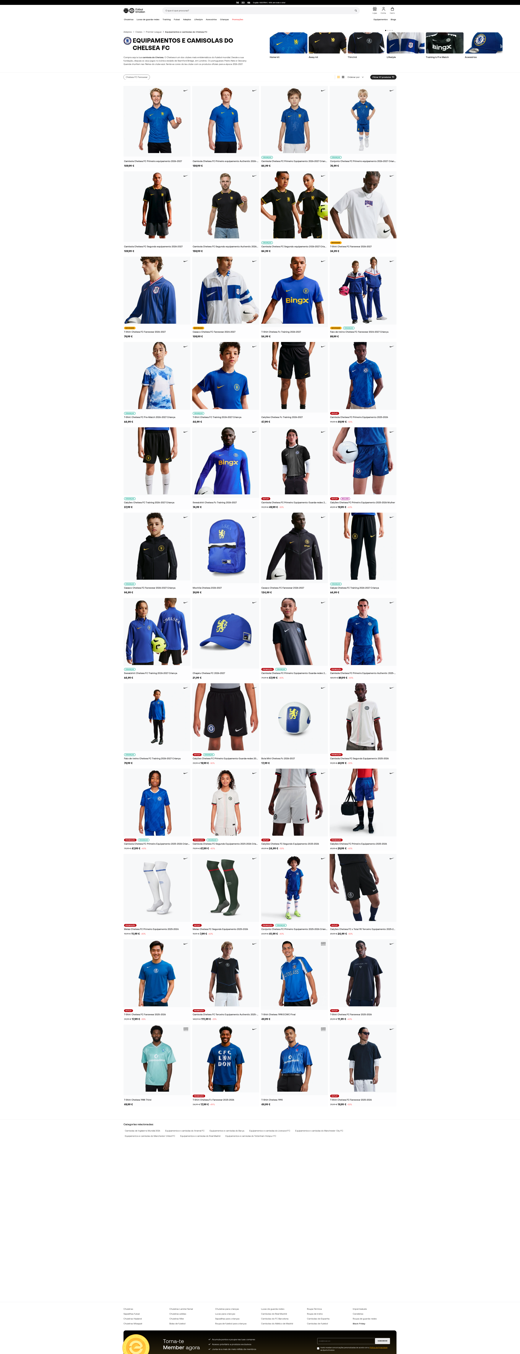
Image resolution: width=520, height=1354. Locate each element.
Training (167, 19)
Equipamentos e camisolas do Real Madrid (200, 1136)
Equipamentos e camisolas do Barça (227, 1131)
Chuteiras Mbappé (132, 1323)
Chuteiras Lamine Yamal (181, 1309)
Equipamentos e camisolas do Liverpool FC (269, 1131)
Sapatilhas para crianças (227, 1318)
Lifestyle (198, 19)
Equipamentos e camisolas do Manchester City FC (319, 1131)
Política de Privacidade (379, 1347)
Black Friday (359, 1323)
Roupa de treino (315, 1314)
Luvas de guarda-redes (148, 19)
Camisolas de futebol (317, 1323)
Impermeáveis (360, 1309)
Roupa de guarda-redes (365, 1318)
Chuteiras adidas (177, 1314)
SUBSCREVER (382, 1341)
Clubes (138, 32)
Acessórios (211, 19)
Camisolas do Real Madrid (274, 1314)
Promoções (237, 19)
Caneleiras (358, 1314)
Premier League (154, 32)
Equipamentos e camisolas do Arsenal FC (184, 1131)
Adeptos (187, 19)
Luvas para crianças (225, 1314)
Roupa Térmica (314, 1309)
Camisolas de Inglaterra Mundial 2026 (142, 1131)
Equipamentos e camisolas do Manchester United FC (150, 1136)
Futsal (177, 19)
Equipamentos (381, 19)
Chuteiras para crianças (227, 1309)
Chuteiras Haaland (132, 1318)
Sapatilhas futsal (131, 1314)
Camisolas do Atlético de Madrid (277, 1323)
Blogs (393, 19)
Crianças (224, 19)
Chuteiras (129, 19)
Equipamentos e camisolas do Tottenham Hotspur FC (250, 1136)
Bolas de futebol (177, 1323)
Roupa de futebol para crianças (230, 1323)
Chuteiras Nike (176, 1318)
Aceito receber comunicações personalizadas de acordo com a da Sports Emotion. (353, 1349)
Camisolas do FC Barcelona (274, 1318)
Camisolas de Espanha (318, 1318)
